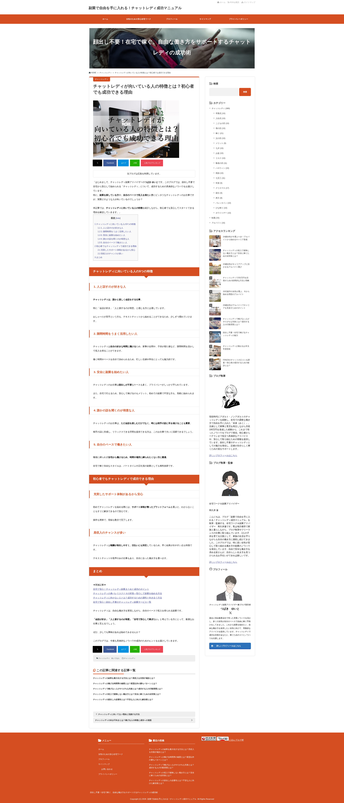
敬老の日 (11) (221, 163)
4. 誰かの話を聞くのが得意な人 (113, 239)
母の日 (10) (220, 128)
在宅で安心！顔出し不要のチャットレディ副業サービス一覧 (122, 602)
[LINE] (135, 163)
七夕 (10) (219, 148)
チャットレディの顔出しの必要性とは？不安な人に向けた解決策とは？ (123, 699)
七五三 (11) (220, 178)
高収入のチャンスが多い (110, 253)
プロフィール (172, 19)
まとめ (98, 257)
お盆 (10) (219, 153)
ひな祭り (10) (221, 208)
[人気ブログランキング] (152, 163)
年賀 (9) (219, 183)
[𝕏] (97, 163)
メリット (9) (221, 143)
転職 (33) (215, 218)
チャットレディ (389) (221, 108)
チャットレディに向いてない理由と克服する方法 (119, 714)
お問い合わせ (107, 769)
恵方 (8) (219, 198)
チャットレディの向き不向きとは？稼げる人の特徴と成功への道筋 (123, 720)
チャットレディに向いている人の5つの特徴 (115, 224)
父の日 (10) (220, 138)
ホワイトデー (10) (223, 213)
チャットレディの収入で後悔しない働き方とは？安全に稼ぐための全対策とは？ (127, 694)
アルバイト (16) (218, 223)
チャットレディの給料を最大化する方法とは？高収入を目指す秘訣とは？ (124, 678)
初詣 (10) (219, 173)
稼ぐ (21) (219, 133)
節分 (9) (219, 193)
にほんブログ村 (236, 740)
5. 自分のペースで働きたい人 (112, 242)
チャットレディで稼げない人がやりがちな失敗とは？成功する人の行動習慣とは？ (128, 689)
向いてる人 (115, 658)
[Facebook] (110, 163)
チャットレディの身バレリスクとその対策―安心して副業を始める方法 (127, 593)
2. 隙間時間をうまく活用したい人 (114, 231)
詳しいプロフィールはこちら (223, 455)
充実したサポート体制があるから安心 (116, 250)
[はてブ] (123, 163)
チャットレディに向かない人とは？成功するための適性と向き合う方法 (127, 598)
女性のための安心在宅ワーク (138, 19)
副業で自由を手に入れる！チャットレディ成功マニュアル (135, 8)
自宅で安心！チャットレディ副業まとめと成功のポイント (121, 589)
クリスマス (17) (222, 188)
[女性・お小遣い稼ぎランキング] (209, 740)
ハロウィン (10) (222, 168)
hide (118, 218)
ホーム (222, 2)
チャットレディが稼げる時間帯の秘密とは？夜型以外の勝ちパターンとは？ (125, 683)
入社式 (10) (220, 118)
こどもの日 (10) (222, 123)
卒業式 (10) (220, 113)
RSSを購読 (234, 2)
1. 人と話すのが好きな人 (110, 228)
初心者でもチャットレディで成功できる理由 (116, 246)
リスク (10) (220, 158)
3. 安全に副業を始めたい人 (111, 235)
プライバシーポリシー (238, 19)
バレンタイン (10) (223, 203)
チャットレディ (104, 658)
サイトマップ (249, 2)
